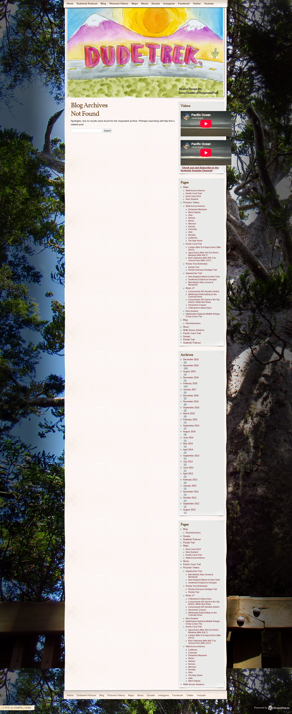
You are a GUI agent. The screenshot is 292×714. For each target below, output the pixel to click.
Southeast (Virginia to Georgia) (202, 279)
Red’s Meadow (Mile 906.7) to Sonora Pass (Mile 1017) (202, 259)
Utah (190, 232)
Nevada (192, 235)
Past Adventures (193, 323)
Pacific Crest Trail (194, 193)
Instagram (169, 3)
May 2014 (188, 443)
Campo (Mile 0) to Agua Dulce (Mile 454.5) (204, 248)
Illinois (191, 221)
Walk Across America (195, 190)
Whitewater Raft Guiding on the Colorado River (202, 295)
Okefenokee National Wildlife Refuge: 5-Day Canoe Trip (203, 315)
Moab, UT (190, 288)
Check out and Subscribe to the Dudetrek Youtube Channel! (200, 169)
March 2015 (189, 413)
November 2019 (191, 365)
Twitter (197, 3)
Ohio (190, 215)
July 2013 (188, 461)
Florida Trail (193, 267)
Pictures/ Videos (119, 3)
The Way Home (195, 241)
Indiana (191, 218)
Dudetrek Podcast (87, 3)
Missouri (192, 223)
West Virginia (194, 212)
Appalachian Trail (194, 273)
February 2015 (190, 419)
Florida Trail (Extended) (196, 264)
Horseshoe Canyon (197, 305)
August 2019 (189, 371)
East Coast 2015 (193, 196)
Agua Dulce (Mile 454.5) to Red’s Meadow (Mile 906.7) (203, 254)
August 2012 (189, 509)
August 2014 (189, 431)
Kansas (191, 226)
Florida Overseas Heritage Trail (202, 270)
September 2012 (191, 503)
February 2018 (190, 383)
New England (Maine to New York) (204, 276)
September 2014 (191, 425)
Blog (103, 3)
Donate (156, 3)
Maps (135, 3)
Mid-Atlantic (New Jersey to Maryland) (200, 283)
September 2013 (191, 455)
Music (144, 3)
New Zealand (192, 199)
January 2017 (189, 389)
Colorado (192, 229)
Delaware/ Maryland (197, 209)
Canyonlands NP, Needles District (203, 291)
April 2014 (188, 449)
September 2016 (191, 407)
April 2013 (188, 473)
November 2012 (191, 491)
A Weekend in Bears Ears (200, 308)
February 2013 (190, 479)
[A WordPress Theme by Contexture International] (22, 708)
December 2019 (191, 359)
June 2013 (188, 467)
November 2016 (191, 401)
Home (70, 3)
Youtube (209, 3)
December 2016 (191, 395)
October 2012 (189, 497)
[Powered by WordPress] (272, 708)
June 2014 (188, 437)
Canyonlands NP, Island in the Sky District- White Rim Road (204, 300)
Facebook (184, 3)
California (192, 238)
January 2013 (189, 485)
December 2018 (191, 377)
